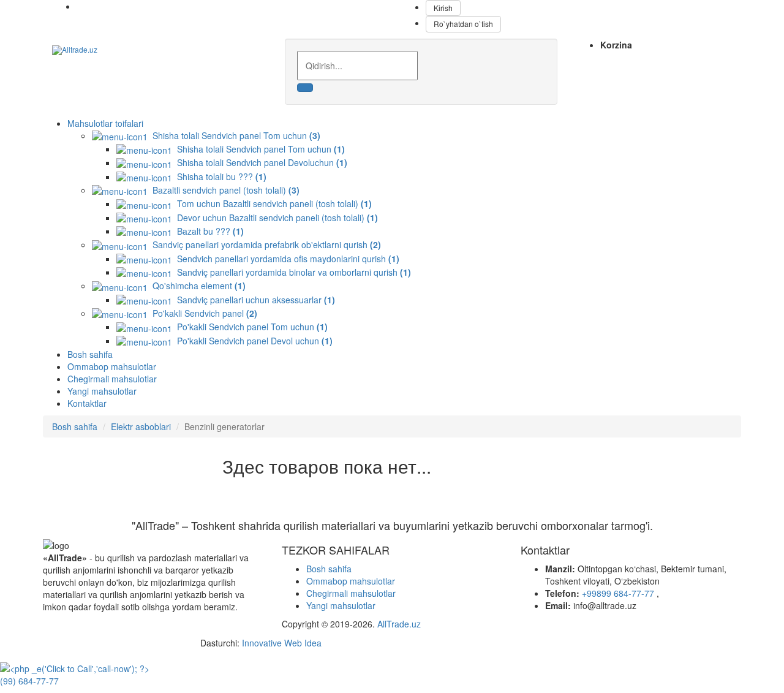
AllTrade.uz (398, 624)
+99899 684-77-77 (619, 593)
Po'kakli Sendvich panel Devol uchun (252, 341)
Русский (114, 6)
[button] (329, 568)
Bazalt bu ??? (208, 231)
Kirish (443, 7)
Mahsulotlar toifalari (105, 123)
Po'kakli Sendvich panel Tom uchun (250, 326)
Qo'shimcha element (197, 285)
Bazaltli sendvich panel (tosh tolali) (224, 190)
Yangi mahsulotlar (102, 391)
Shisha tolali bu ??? (219, 176)
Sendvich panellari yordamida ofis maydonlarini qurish (285, 258)
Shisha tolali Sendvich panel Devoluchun (259, 162)
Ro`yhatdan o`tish (463, 23)
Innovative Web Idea (282, 643)
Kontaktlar (87, 403)
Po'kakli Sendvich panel (202, 313)
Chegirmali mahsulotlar (112, 379)
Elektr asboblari (141, 426)
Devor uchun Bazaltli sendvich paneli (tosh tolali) (275, 217)
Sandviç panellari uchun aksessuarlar (253, 299)
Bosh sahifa (74, 426)
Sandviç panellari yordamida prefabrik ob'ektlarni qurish (264, 244)
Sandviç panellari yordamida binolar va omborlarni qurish (291, 272)
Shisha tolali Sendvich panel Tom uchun (234, 135)
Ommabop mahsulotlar (111, 366)
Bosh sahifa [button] (90, 354)
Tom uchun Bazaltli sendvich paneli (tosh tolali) (272, 203)
